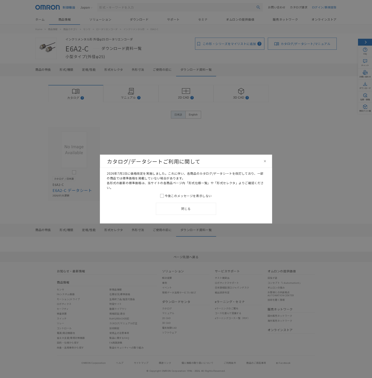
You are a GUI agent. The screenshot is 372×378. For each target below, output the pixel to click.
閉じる (186, 208)
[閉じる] (265, 161)
